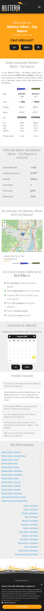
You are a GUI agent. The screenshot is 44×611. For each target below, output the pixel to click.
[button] (22, 602)
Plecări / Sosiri (7, 261)
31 (10, 360)
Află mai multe (15, 600)
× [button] (41, 585)
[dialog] (22, 597)
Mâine (26, 47)
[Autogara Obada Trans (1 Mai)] (23, 234)
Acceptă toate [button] (22, 607)
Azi (14, 47)
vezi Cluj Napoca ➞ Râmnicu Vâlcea (22, 35)
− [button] (4, 225)
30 (34, 357)
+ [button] (4, 222)
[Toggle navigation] (39, 6)
